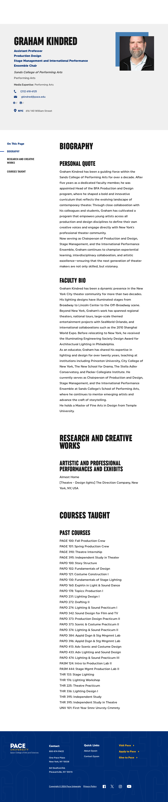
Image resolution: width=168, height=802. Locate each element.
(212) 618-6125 (28, 91)
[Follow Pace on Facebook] (104, 786)
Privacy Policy (89, 786)
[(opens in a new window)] (15, 103)
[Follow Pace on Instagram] (120, 786)
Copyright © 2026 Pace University (65, 786)
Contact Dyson (91, 756)
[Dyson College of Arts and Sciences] (24, 749)
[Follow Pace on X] (112, 786)
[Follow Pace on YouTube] (129, 786)
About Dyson (90, 751)
